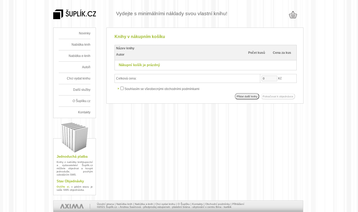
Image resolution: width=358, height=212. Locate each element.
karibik (227, 206)
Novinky (84, 33)
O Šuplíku (184, 204)
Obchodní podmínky (217, 204)
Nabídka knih (81, 44)
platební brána (181, 206)
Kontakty (84, 112)
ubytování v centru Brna (206, 206)
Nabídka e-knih (79, 56)
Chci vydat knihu (78, 78)
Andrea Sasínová (130, 206)
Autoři (86, 67)
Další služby (81, 90)
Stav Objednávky (70, 181)
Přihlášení (238, 204)
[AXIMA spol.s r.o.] (71, 206)
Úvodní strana (105, 204)
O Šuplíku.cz (81, 101)
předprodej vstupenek (156, 206)
